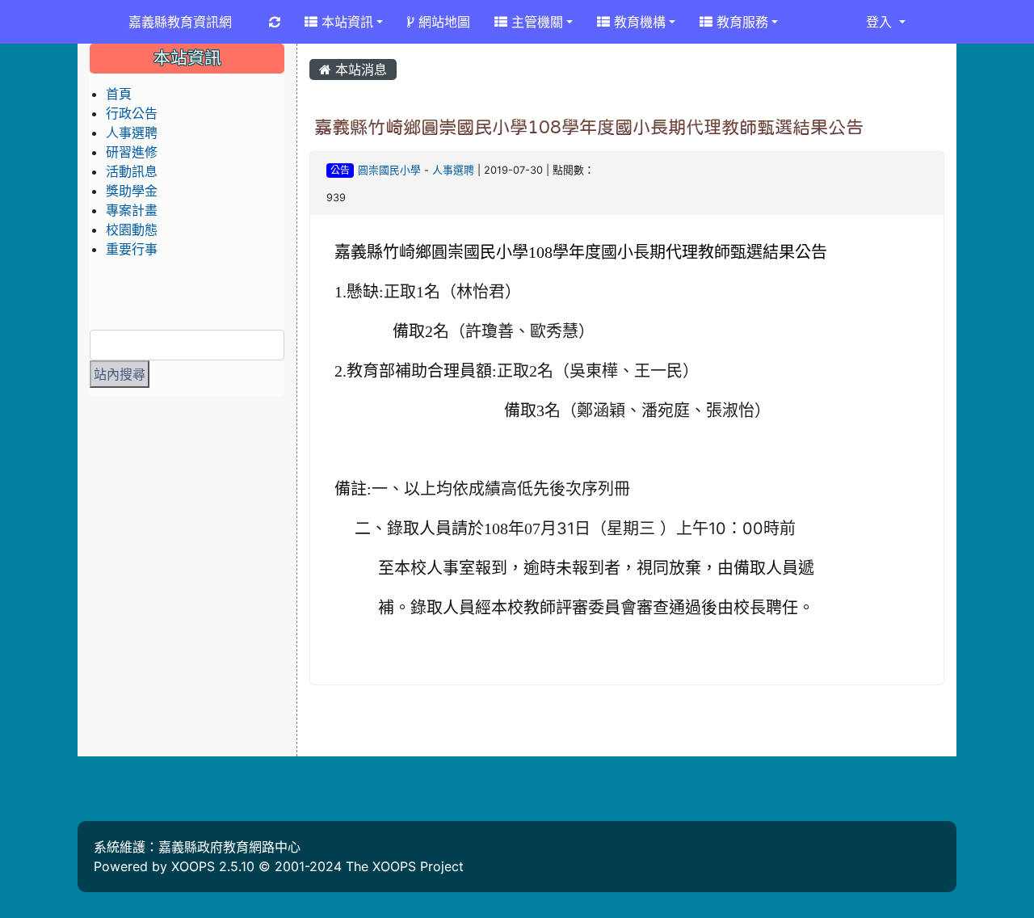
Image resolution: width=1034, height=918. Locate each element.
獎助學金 (132, 191)
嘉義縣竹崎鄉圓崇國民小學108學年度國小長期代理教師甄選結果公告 (589, 127)
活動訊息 (132, 171)
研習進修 (132, 152)
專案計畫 (132, 210)
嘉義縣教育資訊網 (180, 22)
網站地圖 (442, 22)
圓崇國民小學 (389, 170)
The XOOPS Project (405, 866)
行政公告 (132, 113)
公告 (340, 170)
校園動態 (132, 229)
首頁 (119, 94)
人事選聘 (453, 170)
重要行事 (132, 249)
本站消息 (359, 69)
